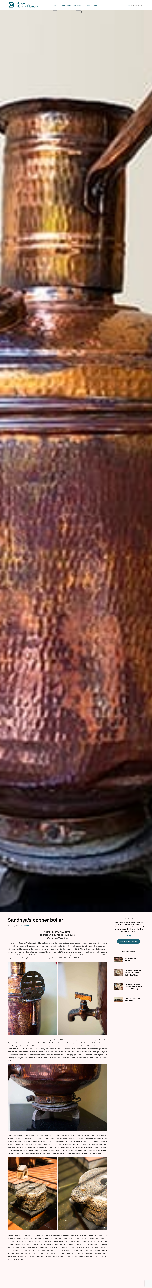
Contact (97, 5)
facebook (127, 935)
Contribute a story (128, 941)
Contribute (66, 5)
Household (25, 926)
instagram (130, 935)
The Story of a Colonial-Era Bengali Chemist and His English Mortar (133, 973)
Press (88, 5)
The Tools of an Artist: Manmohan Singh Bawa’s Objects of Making (134, 987)
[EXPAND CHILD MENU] (55, 11)
